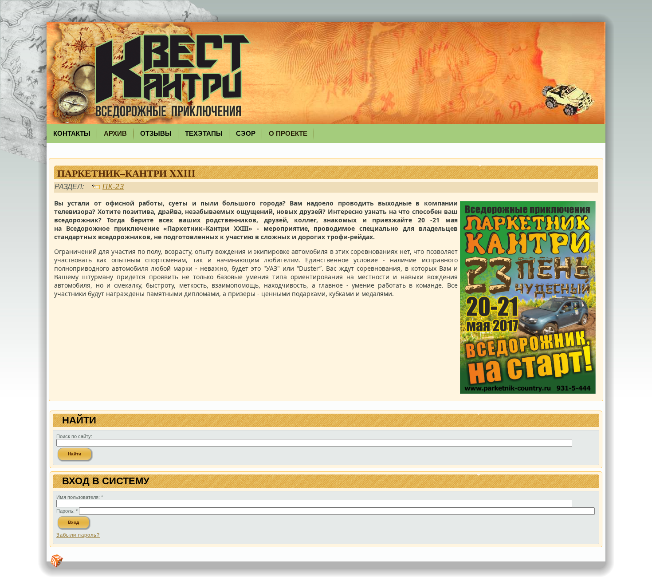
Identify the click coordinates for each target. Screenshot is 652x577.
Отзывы (156, 133)
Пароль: (67, 511)
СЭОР (245, 133)
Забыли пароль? (78, 534)
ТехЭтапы (204, 133)
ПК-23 (113, 186)
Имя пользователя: (79, 497)
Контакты (71, 133)
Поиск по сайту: (74, 436)
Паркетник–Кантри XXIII (126, 173)
